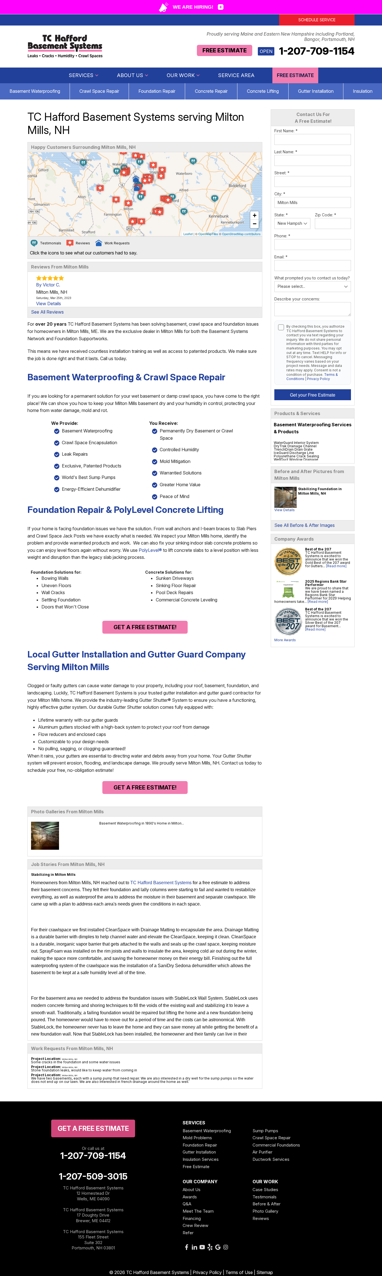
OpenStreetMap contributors (241, 233)
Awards (190, 1196)
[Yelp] (210, 1247)
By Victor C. (48, 285)
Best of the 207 (318, 549)
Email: (280, 256)
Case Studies (265, 1189)
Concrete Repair (211, 91)
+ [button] (254, 215)
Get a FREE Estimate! (145, 627)
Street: (281, 172)
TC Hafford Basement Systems (161, 882)
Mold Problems (197, 1137)
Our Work (181, 75)
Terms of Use (239, 1272)
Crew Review (195, 1225)
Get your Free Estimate (312, 395)
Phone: (282, 235)
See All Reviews (47, 312)
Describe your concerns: (297, 299)
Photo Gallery (265, 1211)
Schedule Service (317, 19)
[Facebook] (186, 1247)
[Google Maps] (217, 1247)
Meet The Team (198, 1211)
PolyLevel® (150, 550)
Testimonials (265, 1196)
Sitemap (264, 1272)
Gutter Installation (316, 91)
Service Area (236, 75)
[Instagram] (225, 1247)
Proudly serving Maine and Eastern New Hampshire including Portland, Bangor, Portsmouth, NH (281, 36)
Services (81, 75)
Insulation (362, 91)
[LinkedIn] (194, 1247)
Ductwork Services (271, 1159)
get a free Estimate (93, 1128)
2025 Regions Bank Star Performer (326, 583)
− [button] (254, 223)
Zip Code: (325, 214)
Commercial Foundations (276, 1145)
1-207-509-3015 (93, 1176)
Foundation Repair (156, 91)
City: (279, 193)
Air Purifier (262, 1152)
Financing (192, 1218)
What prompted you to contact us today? (312, 277)
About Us (130, 75)
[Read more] (336, 566)
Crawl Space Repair (99, 91)
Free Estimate (224, 50)
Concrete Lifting (263, 91)
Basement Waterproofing (35, 91)
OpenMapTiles (208, 233)
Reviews (261, 1218)
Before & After (266, 1203)
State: (281, 214)
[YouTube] (202, 1247)
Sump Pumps (265, 1130)
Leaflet (188, 233)
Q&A (187, 1203)
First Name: (286, 130)
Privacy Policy (318, 379)
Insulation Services (201, 1159)
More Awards (285, 640)
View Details (284, 510)
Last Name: (285, 151)
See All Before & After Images (304, 525)
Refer (188, 1232)
